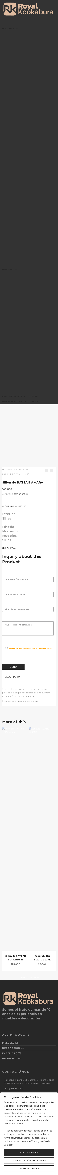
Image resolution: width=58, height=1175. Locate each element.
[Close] (55, 1095)
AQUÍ (27, 1123)
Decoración (11, 1048)
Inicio (5, 470)
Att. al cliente (27, 396)
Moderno (10, 531)
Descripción (12, 677)
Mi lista (33, 401)
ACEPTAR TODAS (29, 1152)
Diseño (8, 527)
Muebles (9, 536)
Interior (15, 470)
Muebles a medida (14, 401)
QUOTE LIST (20, 506)
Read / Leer (9, 652)
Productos (10, 28)
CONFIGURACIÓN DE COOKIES (29, 1160)
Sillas (24, 470)
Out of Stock (21, 494)
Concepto (9, 396)
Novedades (9, 269)
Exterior (8, 1053)
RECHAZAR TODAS (29, 1168)
